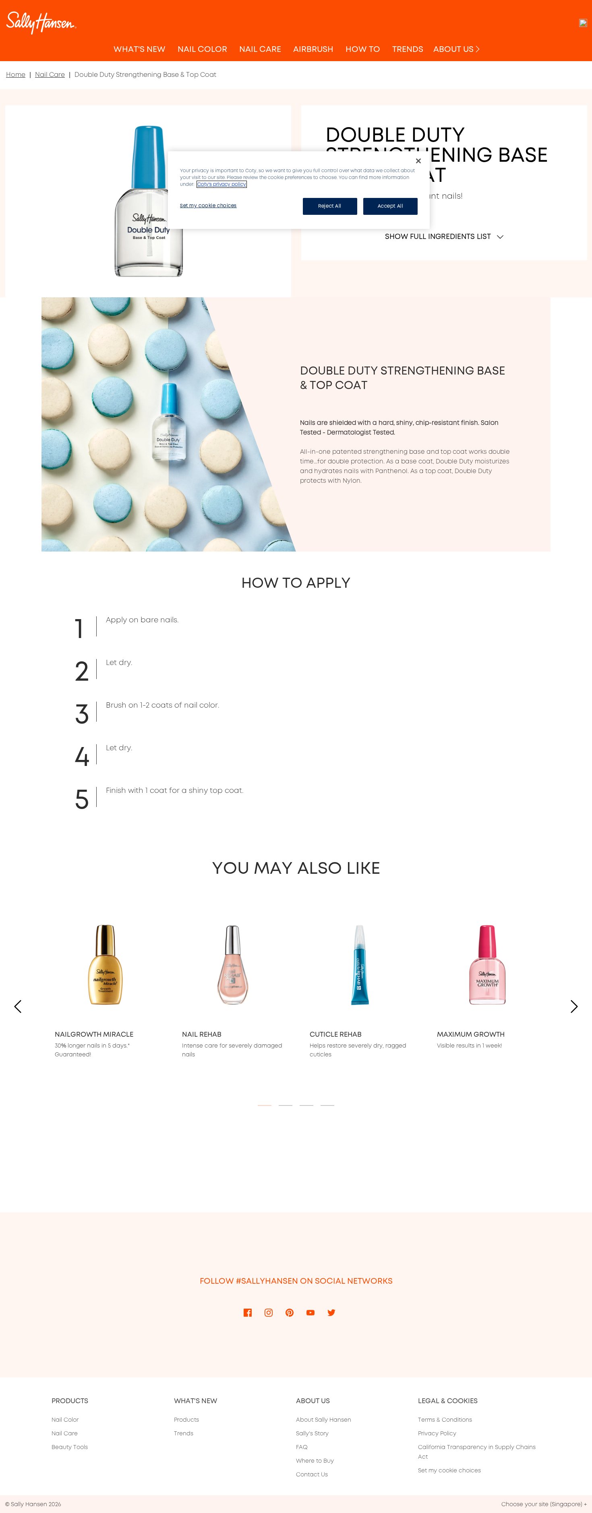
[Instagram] (269, 1312)
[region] (299, 190)
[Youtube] (310, 1312)
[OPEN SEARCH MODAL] (583, 23)
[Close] (418, 161)
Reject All (330, 206)
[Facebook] (248, 1312)
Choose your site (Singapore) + (544, 1504)
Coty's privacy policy (221, 184)
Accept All (391, 206)
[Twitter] (331, 1312)
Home (15, 74)
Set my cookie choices (449, 1470)
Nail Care (50, 74)
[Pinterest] (290, 1312)
